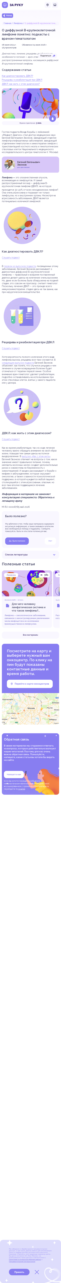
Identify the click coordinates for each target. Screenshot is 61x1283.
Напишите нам (14, 774)
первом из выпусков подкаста (20, 266)
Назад (9, 15)
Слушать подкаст (11, 257)
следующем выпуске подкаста (18, 363)
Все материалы (30, 635)
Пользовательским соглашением (22, 1261)
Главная (7, 23)
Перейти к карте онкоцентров (32, 684)
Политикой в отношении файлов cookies (25, 1259)
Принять (19, 1272)
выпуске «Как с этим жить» (36, 456)
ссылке (21, 789)
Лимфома (18, 23)
